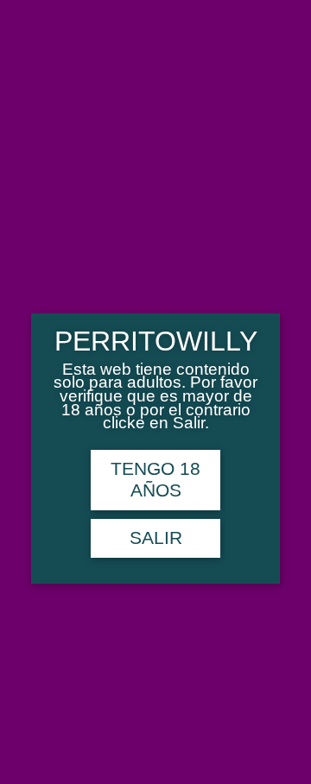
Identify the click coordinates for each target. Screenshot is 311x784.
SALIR (156, 538)
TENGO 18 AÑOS (155, 479)
